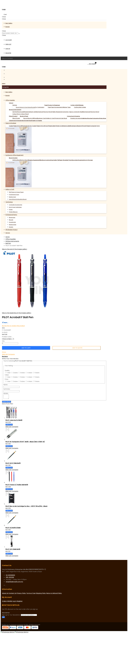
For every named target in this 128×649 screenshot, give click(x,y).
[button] (5, 354)
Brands (7, 27)
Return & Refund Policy (54, 593)
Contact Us (12, 593)
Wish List (8, 44)
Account (8, 40)
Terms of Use (30, 593)
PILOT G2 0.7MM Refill (12, 463)
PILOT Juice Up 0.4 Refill (13, 420)
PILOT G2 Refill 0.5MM (12, 528)
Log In (15, 601)
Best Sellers (8, 23)
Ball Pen (8, 243)
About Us (5, 593)
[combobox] (10, 33)
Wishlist (9, 601)
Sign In (7, 49)
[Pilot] (5, 324)
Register (8, 53)
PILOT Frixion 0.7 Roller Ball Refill (16, 485)
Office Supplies (10, 239)
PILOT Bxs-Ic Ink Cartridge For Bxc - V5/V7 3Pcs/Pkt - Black (26, 506)
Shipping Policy (41, 593)
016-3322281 (10, 577)
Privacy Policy (21, 593)
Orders (4, 601)
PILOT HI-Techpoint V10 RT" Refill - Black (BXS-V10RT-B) (25, 442)
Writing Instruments (12, 241)
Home (7, 237)
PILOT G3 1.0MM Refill (12, 549)
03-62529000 (10, 575)
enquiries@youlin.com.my (14, 582)
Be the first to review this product (13, 326)
